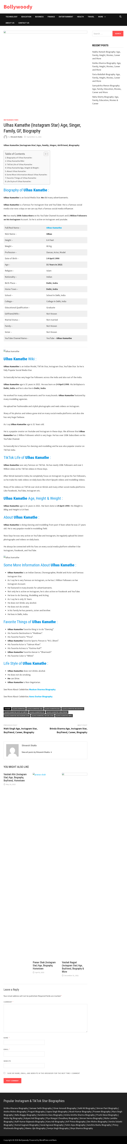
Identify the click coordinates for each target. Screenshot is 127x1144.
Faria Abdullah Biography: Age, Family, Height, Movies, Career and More (106, 77)
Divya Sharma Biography (81, 1128)
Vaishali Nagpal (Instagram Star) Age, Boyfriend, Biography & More (73, 967)
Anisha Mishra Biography (15, 1111)
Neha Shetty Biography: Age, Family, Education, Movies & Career (105, 100)
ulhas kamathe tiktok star (43, 715)
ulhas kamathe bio (52, 709)
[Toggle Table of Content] (45, 154)
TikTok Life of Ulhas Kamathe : (20, 164)
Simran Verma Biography (91, 1118)
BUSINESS (39, 16)
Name (7, 1038)
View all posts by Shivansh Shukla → (37, 752)
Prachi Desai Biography (107, 1114)
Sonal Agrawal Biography (51, 1124)
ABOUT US (10, 23)
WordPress (44, 1140)
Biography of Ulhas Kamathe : (19, 157)
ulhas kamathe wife (64, 715)
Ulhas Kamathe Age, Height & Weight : (23, 168)
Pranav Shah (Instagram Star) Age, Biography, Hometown (44, 965)
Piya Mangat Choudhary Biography (62, 1118)
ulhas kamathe (19, 709)
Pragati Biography (36, 1111)
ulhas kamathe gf (37, 712)
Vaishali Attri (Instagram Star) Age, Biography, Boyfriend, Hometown (15, 777)
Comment (8, 1002)
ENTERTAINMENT (66, 16)
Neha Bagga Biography (25, 1114)
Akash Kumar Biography (80, 1111)
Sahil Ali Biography (86, 1108)
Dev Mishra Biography (97, 1121)
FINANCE (51, 16)
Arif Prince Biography (75, 1121)
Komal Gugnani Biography (27, 1124)
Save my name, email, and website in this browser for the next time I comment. (43, 1073)
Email (7, 1049)
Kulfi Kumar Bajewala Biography (30, 1121)
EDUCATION (26, 16)
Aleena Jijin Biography (35, 1128)
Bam (54, 1140)
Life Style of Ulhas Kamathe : (19, 181)
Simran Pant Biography (107, 1108)
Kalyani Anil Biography (34, 1118)
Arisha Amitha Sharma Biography (79, 1114)
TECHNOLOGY (11, 16)
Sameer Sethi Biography (41, 1108)
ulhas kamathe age (35, 709)
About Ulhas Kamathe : (16, 171)
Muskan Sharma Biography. (42, 689)
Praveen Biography (101, 1111)
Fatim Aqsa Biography (75, 1124)
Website (7, 1061)
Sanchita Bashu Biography (99, 1124)
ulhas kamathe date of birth (16, 712)
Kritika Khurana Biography (16, 1108)
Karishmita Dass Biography (50, 1114)
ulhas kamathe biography (72, 709)
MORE (100, 16)
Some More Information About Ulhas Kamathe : (27, 174)
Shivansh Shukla (16, 137)
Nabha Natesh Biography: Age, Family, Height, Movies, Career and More (106, 55)
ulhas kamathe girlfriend (57, 712)
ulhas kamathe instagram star (17, 715)
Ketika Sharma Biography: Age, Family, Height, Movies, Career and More (106, 66)
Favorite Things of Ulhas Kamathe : (22, 178)
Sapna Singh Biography (56, 1111)
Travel (91, 16)
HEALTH (80, 16)
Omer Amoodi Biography (64, 1108)
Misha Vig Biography (13, 1118)
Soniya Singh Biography (58, 1128)
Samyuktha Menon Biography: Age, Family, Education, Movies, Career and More (106, 89)
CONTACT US (23, 23)
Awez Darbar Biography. (41, 696)
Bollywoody (18, 6)
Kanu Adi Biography (55, 1121)
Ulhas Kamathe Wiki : (16, 161)
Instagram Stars (11, 120)
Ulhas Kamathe (54, 227)
